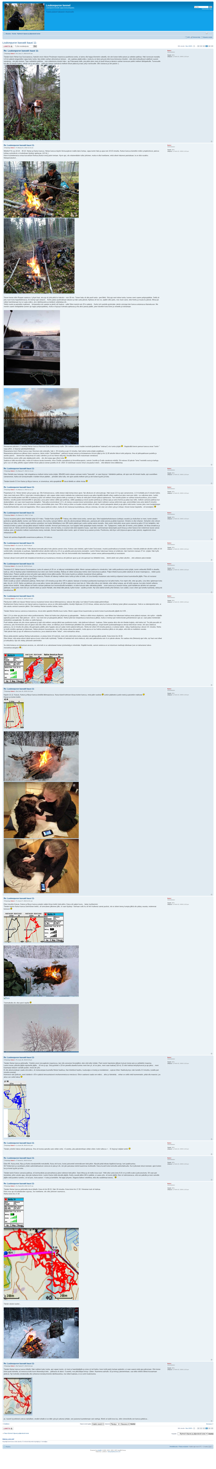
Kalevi (13, 53)
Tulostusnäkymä (206, 33)
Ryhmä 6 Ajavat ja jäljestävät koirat (28, 33)
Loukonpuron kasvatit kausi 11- (19, 42)
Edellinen (6, 1424)
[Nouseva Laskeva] (128, 1424)
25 (212, 46)
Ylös (211, 141)
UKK (188, 37)
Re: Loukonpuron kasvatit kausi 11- (21, 51)
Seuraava (209, 1424)
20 (198, 46)
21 (201, 46)
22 (204, 46)
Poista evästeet (183, 1446)
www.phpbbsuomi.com (114, 1451)
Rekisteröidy (196, 37)
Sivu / (189, 46)
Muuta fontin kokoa (210, 33)
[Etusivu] (24, 16)
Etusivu (8, 33)
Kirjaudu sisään (207, 37)
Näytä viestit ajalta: (86, 1424)
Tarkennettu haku (207, 9)
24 (209, 46)
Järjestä (107, 1424)
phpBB (100, 1450)
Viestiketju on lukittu (6, 46)
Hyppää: (174, 1433)
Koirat (14, 33)
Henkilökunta (174, 1446)
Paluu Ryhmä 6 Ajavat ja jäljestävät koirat (16, 1433)
